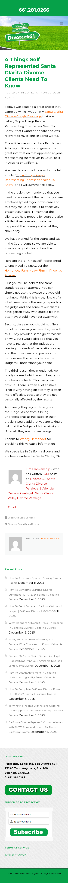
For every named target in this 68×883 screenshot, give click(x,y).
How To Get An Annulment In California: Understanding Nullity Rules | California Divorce (32, 677)
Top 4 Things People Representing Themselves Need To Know (30, 180)
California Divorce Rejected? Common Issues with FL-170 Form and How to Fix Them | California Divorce (36, 727)
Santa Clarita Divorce (29, 524)
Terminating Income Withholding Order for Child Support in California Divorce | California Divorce (36, 710)
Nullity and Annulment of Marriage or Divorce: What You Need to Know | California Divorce (35, 644)
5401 (46, 474)
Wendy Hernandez (33, 439)
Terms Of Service (15, 855)
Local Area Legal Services (21, 517)
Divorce (12, 524)
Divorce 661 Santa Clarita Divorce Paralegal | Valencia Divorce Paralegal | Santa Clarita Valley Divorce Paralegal (31, 488)
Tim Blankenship (31, 92)
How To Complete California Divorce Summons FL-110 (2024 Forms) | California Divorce (34, 594)
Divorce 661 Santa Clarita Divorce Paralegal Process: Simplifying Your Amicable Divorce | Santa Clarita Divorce (35, 661)
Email (12, 507)
